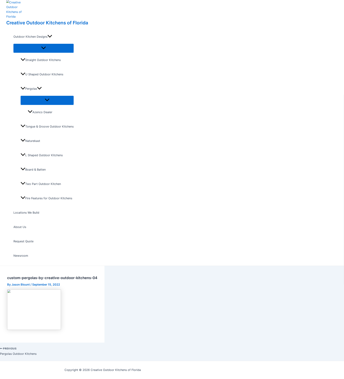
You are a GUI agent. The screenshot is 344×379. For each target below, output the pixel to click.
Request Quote (23, 241)
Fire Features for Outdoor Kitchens (48, 198)
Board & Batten (35, 169)
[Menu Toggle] (43, 48)
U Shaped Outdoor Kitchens (44, 74)
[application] (49, 36)
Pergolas (31, 88)
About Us (19, 227)
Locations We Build (26, 212)
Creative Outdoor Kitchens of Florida (47, 22)
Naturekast (32, 141)
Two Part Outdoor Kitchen (43, 184)
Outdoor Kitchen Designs (30, 36)
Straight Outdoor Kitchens (43, 60)
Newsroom (20, 255)
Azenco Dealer (42, 112)
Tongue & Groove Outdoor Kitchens (49, 126)
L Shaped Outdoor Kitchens (44, 155)
